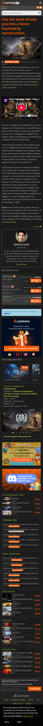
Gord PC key (10, 222)
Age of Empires (12, 82)
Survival (24, 394)
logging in (7, 313)
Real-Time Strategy (11, 396)
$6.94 (35, 301)
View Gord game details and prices (17, 437)
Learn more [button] (28, 716)
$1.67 (35, 280)
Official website (10, 389)
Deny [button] (7, 722)
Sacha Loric (24, 62)
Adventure (17, 391)
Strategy (16, 394)
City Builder (32, 394)
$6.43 (35, 291)
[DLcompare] (21, 695)
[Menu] (40, 3)
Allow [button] (19, 722)
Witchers (5, 182)
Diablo (32, 79)
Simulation (8, 394)
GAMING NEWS (12, 62)
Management (27, 391)
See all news (21, 264)
